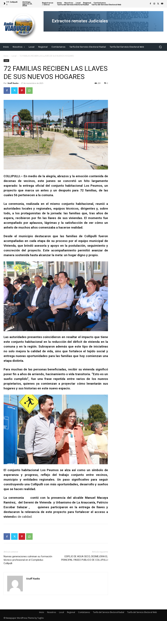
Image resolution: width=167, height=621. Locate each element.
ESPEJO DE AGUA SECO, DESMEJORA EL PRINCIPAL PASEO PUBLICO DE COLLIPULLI (84, 558)
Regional (71, 612)
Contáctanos (84, 612)
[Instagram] (154, 4)
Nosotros (51, 612)
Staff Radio (13, 83)
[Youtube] (162, 4)
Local (14, 55)
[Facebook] (150, 4)
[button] (160, 47)
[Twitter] (158, 4)
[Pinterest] (22, 90)
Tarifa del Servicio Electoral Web (142, 612)
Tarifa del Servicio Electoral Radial (108, 612)
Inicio (6, 55)
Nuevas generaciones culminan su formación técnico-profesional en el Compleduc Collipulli (28, 560)
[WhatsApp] (29, 90)
